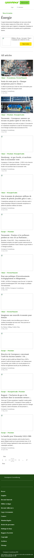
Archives (4, 541)
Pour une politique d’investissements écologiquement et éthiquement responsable (15, 277)
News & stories (7, 13)
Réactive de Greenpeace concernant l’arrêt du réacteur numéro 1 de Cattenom (15, 355)
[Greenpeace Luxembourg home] (12, 2)
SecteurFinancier (22, 78)
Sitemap (3, 545)
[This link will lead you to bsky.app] (19, 484)
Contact (3, 516)
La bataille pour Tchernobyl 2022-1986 (16, 436)
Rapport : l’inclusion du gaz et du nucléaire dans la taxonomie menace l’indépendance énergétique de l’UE (15, 396)
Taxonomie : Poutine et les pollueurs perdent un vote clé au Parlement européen (15, 236)
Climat (3, 78)
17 (26, 460)
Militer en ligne (6, 504)
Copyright (4, 537)
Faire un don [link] (24, 2)
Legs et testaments (7, 512)
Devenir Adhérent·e (7, 508)
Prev (4, 456)
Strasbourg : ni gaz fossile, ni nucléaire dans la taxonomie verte (16, 158)
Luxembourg (11, 78)
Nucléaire (10, 115)
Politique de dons (6, 529)
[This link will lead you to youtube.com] (9, 484)
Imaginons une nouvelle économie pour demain (16, 316)
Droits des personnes (7, 524)
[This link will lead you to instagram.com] (6, 484)
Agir (12, 7)
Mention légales (6, 520)
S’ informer (20, 7)
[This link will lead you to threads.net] (23, 484)
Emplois (3, 495)
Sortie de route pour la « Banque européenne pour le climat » (13, 82)
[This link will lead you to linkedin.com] (13, 484)
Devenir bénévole (6, 500)
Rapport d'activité (7, 533)
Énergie (3, 231)
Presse (3, 491)
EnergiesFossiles (19, 115)
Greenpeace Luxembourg (12, 477)
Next (3, 463)
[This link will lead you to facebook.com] (2, 484)
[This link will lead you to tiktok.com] (16, 484)
